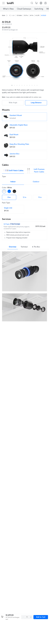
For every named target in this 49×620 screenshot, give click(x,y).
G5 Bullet (19, 15)
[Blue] (9, 191)
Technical (24, 247)
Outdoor (36, 182)
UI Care (6, 224)
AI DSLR (43, 15)
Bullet (3, 15)
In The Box (36, 247)
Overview (12, 247)
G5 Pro (26, 15)
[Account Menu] (45, 3)
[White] (4, 191)
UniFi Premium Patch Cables (39, 170)
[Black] (14, 191)
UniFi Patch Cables (16, 170)
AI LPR (37, 15)
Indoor (13, 182)
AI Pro (32, 15)
